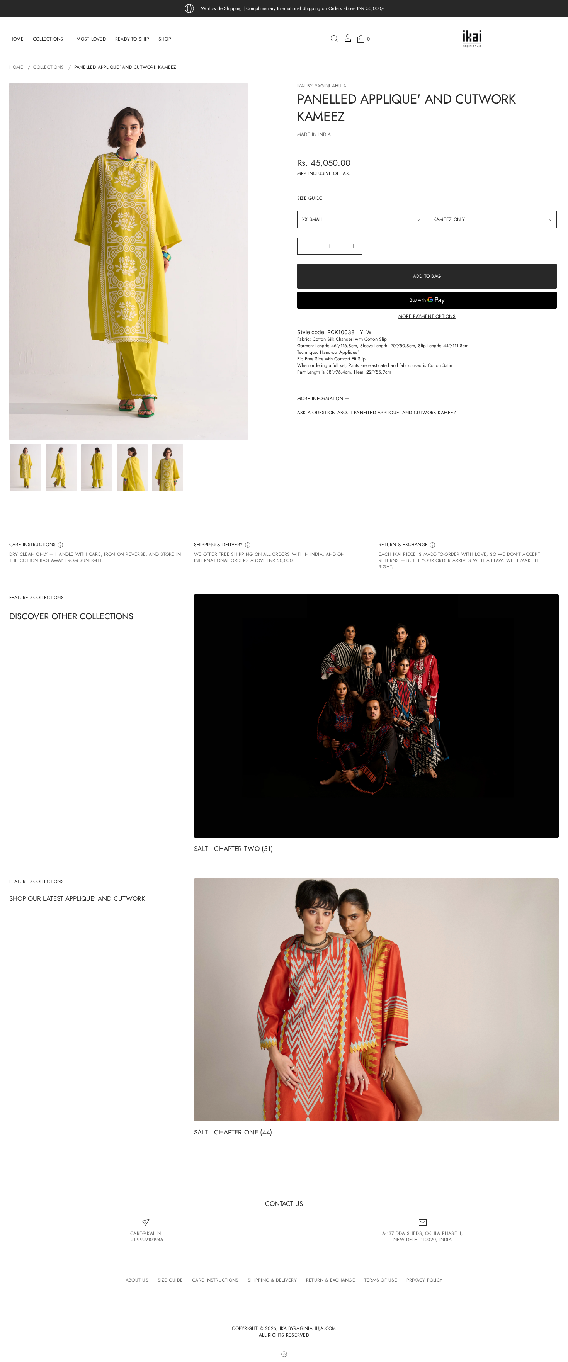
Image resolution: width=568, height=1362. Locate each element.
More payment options (427, 316)
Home (16, 67)
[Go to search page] (334, 39)
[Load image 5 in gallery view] (167, 467)
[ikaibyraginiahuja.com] (472, 39)
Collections (48, 67)
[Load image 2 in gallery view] (61, 467)
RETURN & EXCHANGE (404, 545)
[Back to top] (284, 1354)
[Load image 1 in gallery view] (25, 467)
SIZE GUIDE (309, 198)
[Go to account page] (347, 40)
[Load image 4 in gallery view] (132, 467)
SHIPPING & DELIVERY (219, 545)
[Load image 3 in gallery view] (96, 467)
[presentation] (128, 261)
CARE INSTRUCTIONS (33, 545)
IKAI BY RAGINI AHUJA (321, 85)
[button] (334, 39)
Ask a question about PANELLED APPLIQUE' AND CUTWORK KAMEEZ (376, 412)
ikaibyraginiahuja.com (308, 1328)
